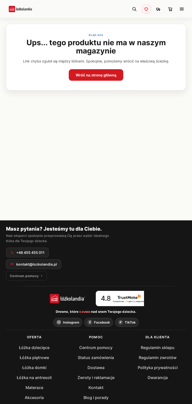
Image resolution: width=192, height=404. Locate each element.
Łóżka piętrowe (34, 357)
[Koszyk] (170, 8)
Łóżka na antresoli (34, 377)
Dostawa (96, 367)
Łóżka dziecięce (34, 347)
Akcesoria (34, 397)
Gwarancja (158, 377)
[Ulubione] (146, 8)
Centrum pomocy (95, 347)
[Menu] (182, 9)
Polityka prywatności (158, 367)
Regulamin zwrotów (157, 357)
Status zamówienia (96, 357)
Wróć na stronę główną (96, 75)
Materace (34, 387)
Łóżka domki (34, 367)
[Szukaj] (134, 8)
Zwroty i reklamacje (96, 377)
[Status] (158, 8)
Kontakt (96, 387)
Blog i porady (96, 397)
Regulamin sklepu (157, 347)
